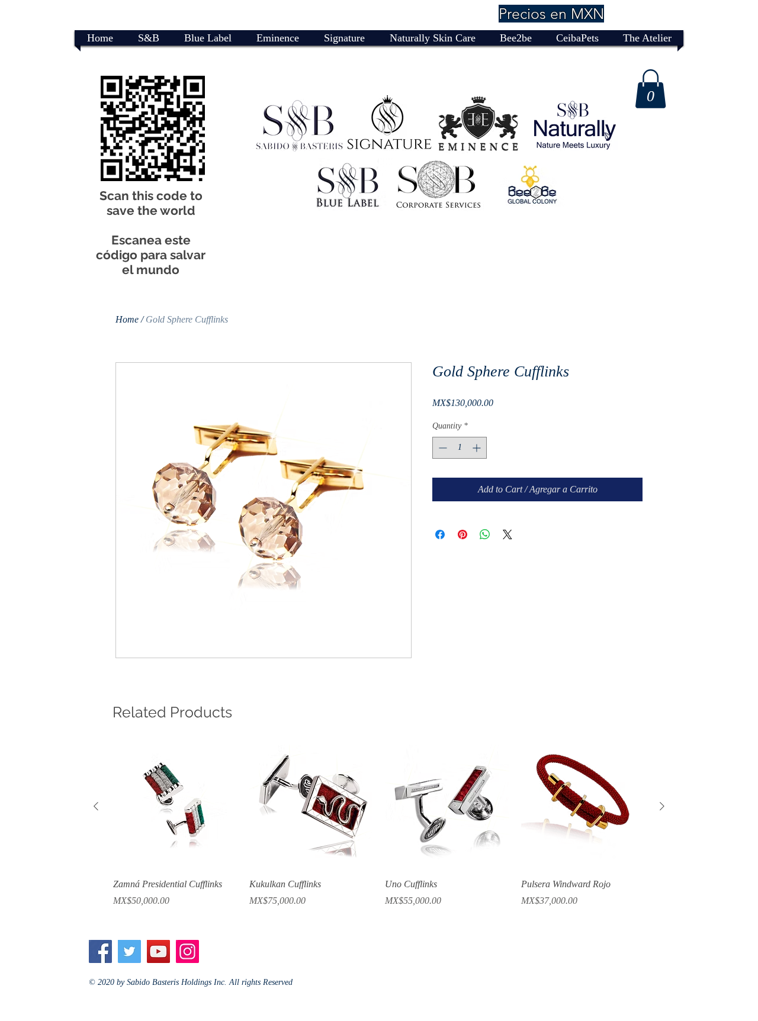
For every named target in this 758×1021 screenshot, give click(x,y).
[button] (650, 88)
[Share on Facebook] (440, 534)
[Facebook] (100, 951)
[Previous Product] (96, 806)
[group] (379, 833)
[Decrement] (441, 447)
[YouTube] (158, 951)
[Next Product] (662, 806)
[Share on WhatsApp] (485, 534)
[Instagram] (187, 951)
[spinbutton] (459, 447)
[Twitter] (129, 951)
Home (127, 319)
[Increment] (477, 447)
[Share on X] (507, 534)
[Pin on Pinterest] (462, 534)
